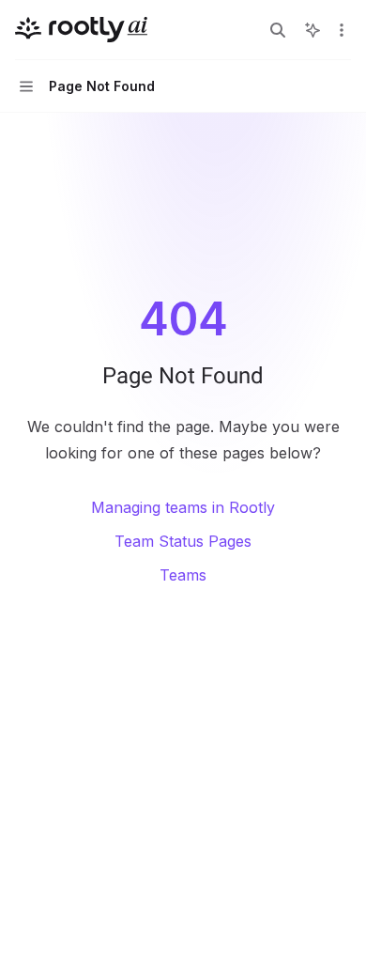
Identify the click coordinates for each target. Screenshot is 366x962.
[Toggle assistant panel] (312, 30)
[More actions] (341, 30)
